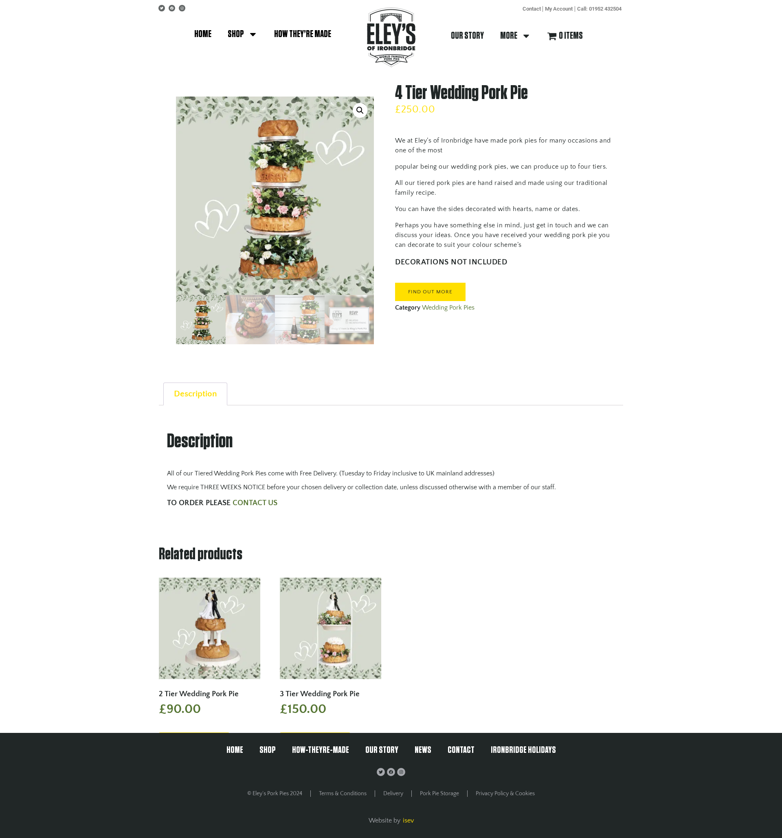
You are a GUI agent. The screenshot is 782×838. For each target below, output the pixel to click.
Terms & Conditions (343, 793)
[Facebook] (172, 8)
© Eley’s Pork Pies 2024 (274, 793)
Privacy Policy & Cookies (505, 793)
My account (559, 9)
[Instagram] (182, 8)
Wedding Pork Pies (448, 307)
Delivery (393, 793)
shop (236, 34)
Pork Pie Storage (439, 793)
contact (532, 9)
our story (467, 36)
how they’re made (302, 34)
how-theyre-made (320, 750)
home (234, 750)
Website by (384, 820)
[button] (360, 110)
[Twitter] (161, 8)
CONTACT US (256, 503)
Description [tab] (195, 393)
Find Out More (430, 292)
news (423, 750)
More (508, 36)
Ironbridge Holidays (523, 750)
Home (202, 34)
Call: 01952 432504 (599, 9)
